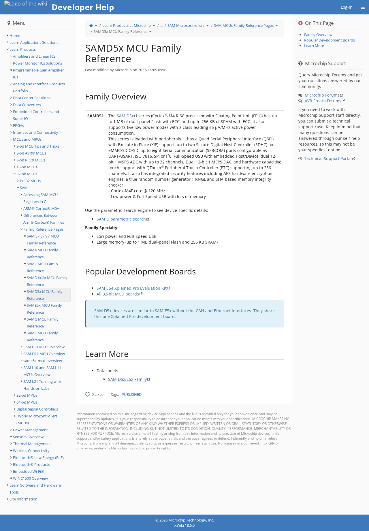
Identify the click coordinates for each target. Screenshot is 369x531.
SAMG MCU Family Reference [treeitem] (43, 323)
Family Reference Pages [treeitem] (43, 229)
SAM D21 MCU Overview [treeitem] (44, 353)
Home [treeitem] (15, 35)
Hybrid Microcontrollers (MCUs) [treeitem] (36, 419)
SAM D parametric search (121, 219)
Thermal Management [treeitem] (32, 443)
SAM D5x (125, 115)
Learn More (314, 45)
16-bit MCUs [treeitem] (26, 167)
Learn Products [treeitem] (23, 49)
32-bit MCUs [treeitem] (26, 173)
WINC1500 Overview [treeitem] (30, 478)
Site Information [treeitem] (23, 499)
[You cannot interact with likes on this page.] (87, 394)
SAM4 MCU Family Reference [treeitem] (42, 253)
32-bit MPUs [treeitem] (26, 395)
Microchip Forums (322, 95)
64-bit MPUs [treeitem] (26, 402)
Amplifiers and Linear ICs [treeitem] (34, 56)
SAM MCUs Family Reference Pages (244, 25)
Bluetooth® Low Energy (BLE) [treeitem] (38, 457)
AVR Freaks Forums (323, 100)
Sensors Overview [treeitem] (28, 436)
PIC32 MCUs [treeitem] (30, 180)
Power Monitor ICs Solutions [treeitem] (37, 63)
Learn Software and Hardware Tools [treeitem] (35, 489)
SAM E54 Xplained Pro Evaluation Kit (132, 288)
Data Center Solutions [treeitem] (31, 97)
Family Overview (318, 34)
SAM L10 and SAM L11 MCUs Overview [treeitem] (42, 371)
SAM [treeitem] (24, 187)
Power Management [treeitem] (30, 429)
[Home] (91, 25)
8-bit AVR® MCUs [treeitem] (31, 153)
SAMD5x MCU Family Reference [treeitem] (45, 295)
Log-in (347, 7)
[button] (72, 264)
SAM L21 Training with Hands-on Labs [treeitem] (42, 385)
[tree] (38, 35)
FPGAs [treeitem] (18, 125)
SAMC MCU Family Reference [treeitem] (42, 267)
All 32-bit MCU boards (118, 294)
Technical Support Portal (328, 158)
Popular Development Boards (329, 40)
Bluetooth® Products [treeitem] (31, 464)
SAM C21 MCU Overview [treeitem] (44, 346)
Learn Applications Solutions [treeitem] (34, 42)
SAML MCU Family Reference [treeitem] (42, 336)
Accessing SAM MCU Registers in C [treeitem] (40, 198)
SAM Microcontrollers (185, 25)
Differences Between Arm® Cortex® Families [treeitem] (43, 219)
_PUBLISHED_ (131, 394)
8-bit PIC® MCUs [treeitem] (30, 160)
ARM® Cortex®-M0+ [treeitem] (41, 208)
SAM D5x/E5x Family (127, 379)
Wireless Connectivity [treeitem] (31, 450)
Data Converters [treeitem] (27, 104)
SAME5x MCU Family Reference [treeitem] (44, 309)
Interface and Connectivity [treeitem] (35, 132)
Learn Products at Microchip (126, 25)
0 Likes (97, 394)
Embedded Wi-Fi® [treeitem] (28, 471)
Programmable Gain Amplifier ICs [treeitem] (38, 73)
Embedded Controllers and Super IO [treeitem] (36, 115)
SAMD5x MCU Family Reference (120, 31)
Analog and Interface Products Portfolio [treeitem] (39, 87)
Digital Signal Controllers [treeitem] (37, 409)
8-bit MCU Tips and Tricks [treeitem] (37, 146)
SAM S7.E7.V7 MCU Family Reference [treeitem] (43, 240)
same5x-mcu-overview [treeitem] (42, 360)
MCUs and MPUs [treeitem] (27, 139)
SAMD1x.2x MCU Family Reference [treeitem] (47, 281)
